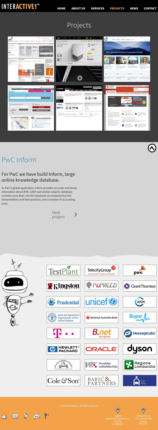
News (134, 8)
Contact (150, 8)
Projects (117, 8)
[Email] (36, 419)
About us (78, 8)
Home (61, 8)
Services (97, 8)
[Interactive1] (24, 6)
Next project (58, 214)
